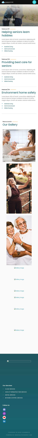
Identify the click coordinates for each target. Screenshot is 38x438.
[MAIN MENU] (34, 2)
